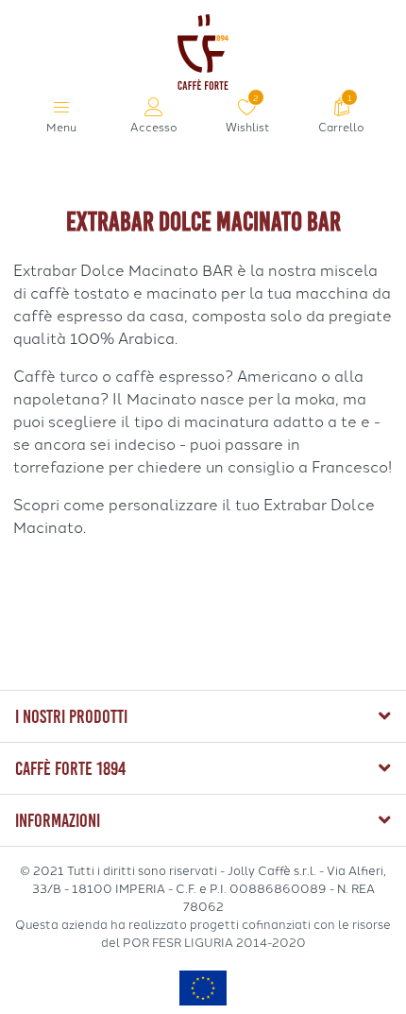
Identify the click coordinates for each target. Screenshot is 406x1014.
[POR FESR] (203, 987)
